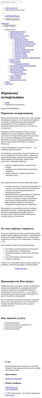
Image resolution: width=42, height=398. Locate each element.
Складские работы (17, 68)
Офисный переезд (17, 34)
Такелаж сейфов (20, 54)
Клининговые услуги (18, 80)
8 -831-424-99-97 (11, 389)
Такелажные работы (17, 38)
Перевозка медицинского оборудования (24, 47)
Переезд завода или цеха (19, 36)
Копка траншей (20, 74)
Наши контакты (21, 268)
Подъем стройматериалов (24, 50)
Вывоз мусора (15, 62)
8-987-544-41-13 (11, 8)
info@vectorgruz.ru (12, 16)
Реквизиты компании (13, 379)
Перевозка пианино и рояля (25, 44)
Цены (7, 82)
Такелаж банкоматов (22, 52)
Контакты (9, 84)
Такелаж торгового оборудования (27, 58)
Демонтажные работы (18, 70)
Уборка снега (15, 60)
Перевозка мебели (21, 40)
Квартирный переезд (18, 32)
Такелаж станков (20, 56)
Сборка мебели (15, 78)
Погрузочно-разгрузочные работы (23, 66)
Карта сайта (9, 395)
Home (7, 103)
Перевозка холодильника (23, 42)
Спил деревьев (15, 76)
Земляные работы (16, 72)
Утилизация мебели (21, 64)
